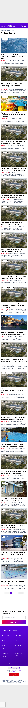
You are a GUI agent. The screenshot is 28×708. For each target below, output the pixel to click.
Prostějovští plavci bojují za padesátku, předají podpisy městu (13, 526)
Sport (3, 648)
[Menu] (25, 26)
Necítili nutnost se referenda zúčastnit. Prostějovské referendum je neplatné (13, 169)
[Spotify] (14, 668)
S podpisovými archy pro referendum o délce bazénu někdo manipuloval (13, 418)
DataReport (18, 643)
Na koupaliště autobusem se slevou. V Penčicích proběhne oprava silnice (12, 445)
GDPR (3, 664)
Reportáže (18, 638)
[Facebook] (9, 668)
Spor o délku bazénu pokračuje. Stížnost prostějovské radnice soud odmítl (14, 277)
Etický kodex (10, 664)
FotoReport (18, 645)
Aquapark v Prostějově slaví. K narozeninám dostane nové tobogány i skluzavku (13, 114)
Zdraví (4, 651)
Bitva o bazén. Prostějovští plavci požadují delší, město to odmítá (11, 250)
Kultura (4, 645)
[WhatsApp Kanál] (19, 668)
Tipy (3, 640)
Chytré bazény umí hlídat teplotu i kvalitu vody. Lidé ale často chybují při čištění (13, 56)
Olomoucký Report (5, 30)
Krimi (3, 638)
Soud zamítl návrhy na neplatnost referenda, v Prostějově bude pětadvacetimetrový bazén (11, 85)
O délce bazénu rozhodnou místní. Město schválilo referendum (12, 223)
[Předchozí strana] (8, 593)
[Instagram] (11, 668)
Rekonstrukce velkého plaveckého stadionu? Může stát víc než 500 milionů (13, 333)
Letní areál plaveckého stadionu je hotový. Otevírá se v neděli (11, 499)
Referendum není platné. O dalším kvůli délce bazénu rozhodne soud (13, 142)
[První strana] (5, 593)
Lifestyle (17, 648)
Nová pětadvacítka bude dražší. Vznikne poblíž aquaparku (13, 582)
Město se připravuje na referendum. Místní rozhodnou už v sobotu (12, 196)
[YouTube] (16, 668)
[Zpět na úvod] (9, 26)
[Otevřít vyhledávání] (22, 25)
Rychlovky (5, 653)
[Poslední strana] (22, 593)
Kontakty (17, 664)
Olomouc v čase (19, 658)
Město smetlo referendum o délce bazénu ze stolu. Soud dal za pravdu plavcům (12, 390)
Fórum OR (17, 640)
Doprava (4, 643)
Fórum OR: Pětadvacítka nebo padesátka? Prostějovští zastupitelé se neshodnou (12, 305)
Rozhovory (18, 635)
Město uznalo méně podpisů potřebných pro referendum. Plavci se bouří (14, 472)
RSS (23, 664)
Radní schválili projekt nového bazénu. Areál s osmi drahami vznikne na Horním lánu (13, 554)
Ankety (17, 651)
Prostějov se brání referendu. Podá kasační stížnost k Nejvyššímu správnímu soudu (14, 361)
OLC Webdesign (15, 671)
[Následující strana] (19, 593)
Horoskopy (5, 656)
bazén (12, 30)
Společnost (5, 635)
